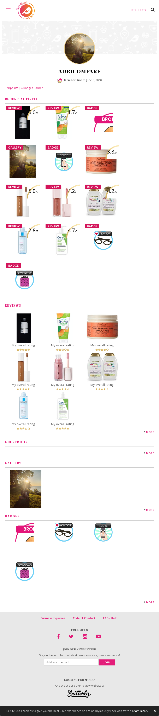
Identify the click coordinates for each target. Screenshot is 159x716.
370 (11, 88)
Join (107, 662)
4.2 (72, 190)
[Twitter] (71, 637)
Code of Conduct (84, 618)
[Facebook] (58, 637)
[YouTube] (98, 637)
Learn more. (140, 711)
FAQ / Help (110, 618)
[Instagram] (85, 637)
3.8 (112, 151)
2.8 (33, 230)
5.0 (33, 112)
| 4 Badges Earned (30, 88)
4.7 (72, 230)
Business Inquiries (53, 618)
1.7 (72, 112)
